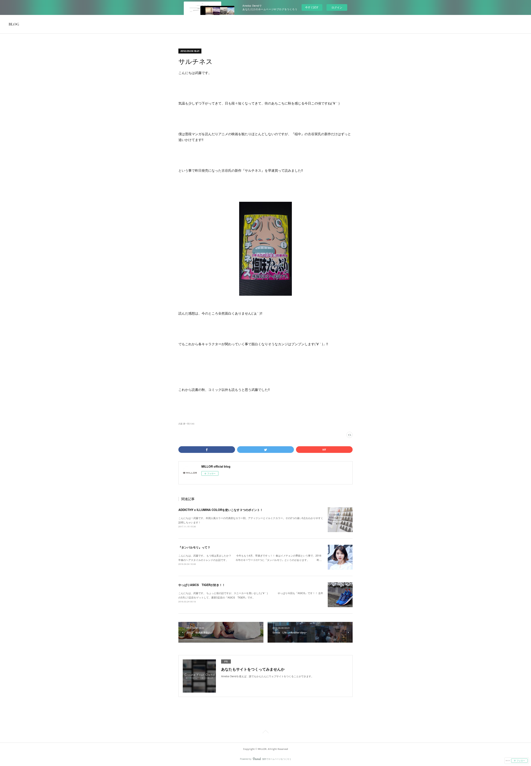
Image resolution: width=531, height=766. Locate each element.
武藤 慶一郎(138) (186, 423)
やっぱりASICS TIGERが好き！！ (201, 585)
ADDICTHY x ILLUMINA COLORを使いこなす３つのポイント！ (220, 510)
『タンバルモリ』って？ (194, 547)
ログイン (336, 7)
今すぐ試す (312, 7)
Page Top (265, 732)
